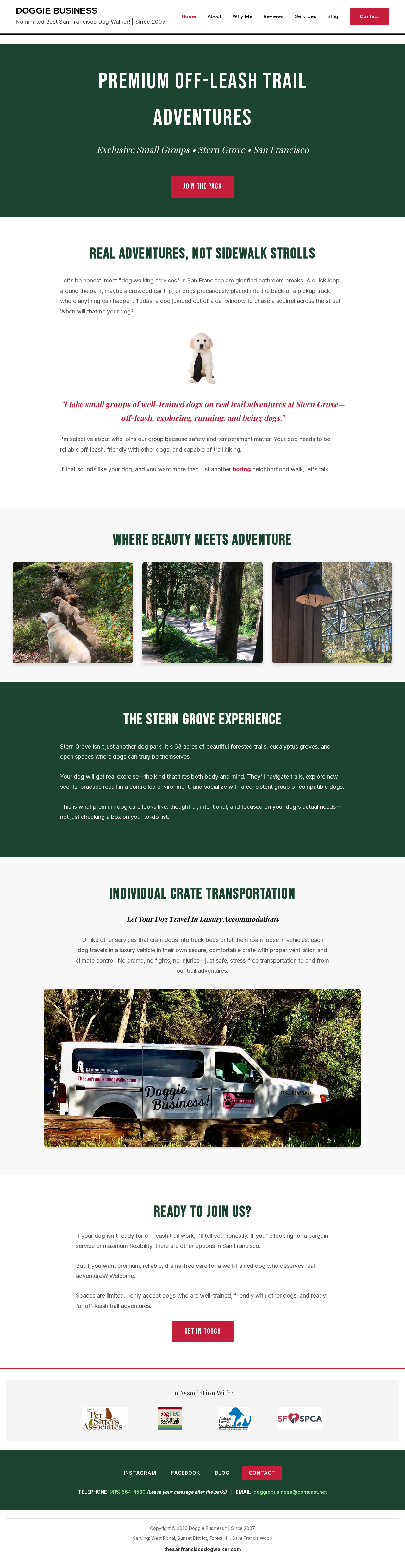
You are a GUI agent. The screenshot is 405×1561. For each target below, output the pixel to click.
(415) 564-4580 (127, 1492)
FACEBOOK (185, 1473)
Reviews (274, 16)
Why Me (242, 16)
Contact (369, 16)
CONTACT (262, 1473)
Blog (333, 16)
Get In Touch (202, 1331)
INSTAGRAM (140, 1473)
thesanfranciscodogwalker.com (202, 1549)
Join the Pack (202, 186)
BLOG (222, 1473)
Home (189, 16)
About (215, 16)
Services (305, 16)
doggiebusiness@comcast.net (290, 1492)
